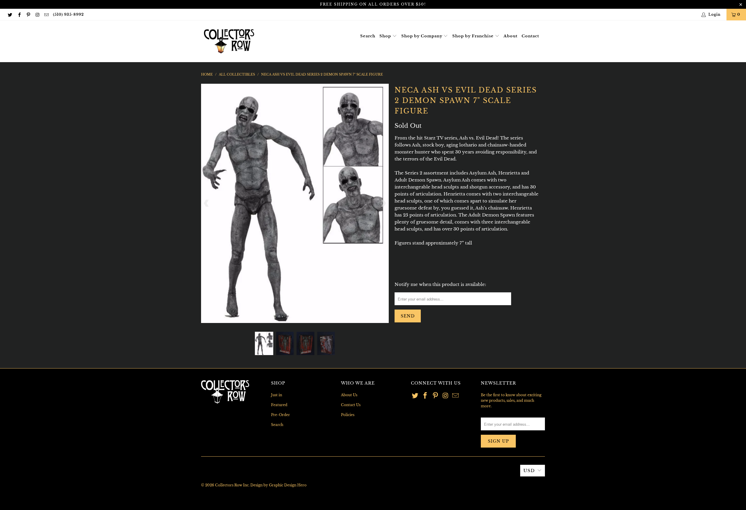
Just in (276, 395)
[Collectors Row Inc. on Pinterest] (28, 14)
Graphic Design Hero (288, 485)
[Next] (383, 203)
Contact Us (350, 405)
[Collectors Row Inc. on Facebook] (18, 14)
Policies (347, 415)
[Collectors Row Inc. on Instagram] (37, 14)
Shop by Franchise (473, 36)
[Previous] (206, 203)
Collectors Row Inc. (232, 485)
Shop (385, 36)
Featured (279, 405)
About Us (349, 395)
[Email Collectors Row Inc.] (46, 14)
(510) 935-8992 (68, 14)
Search (367, 36)
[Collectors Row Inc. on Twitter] (9, 14)
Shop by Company (422, 36)
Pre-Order (280, 415)
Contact (530, 36)
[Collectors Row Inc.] (229, 41)
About (511, 36)
